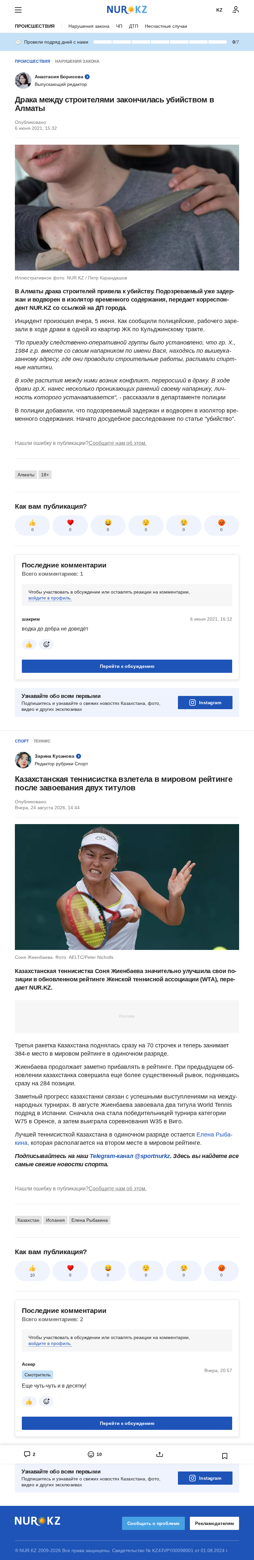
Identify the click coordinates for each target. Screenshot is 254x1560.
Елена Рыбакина (89, 1220)
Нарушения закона (88, 26)
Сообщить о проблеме (153, 1523)
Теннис (42, 741)
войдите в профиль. (50, 597)
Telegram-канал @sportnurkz (130, 1156)
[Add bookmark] (225, 1456)
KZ (219, 10)
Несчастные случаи (166, 26)
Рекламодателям (214, 1523)
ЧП (119, 26)
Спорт (22, 741)
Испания (55, 1220)
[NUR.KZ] (127, 10)
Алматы (26, 474)
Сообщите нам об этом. (118, 443)
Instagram (210, 702)
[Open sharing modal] (159, 1454)
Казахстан (28, 1220)
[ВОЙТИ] (235, 10)
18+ (45, 474)
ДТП (133, 26)
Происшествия (35, 26)
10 (32, 1275)
